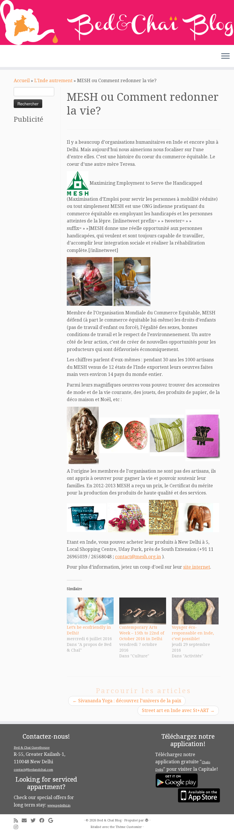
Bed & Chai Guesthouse (32, 748)
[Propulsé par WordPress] (147, 819)
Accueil (22, 80)
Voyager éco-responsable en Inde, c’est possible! (193, 633)
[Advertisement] (36, 213)
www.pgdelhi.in (58, 805)
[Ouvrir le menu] (225, 56)
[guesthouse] (77, 183)
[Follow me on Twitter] (35, 821)
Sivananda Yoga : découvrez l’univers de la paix (126, 700)
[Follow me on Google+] (52, 821)
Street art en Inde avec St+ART (178, 710)
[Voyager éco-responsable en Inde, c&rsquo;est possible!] (195, 611)
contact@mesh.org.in (138, 556)
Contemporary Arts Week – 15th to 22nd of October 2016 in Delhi (141, 633)
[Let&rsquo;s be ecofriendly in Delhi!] (90, 611)
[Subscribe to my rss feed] (18, 821)
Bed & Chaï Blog (109, 820)
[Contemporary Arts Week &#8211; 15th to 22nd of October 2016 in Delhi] (142, 611)
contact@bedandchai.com (33, 770)
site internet (196, 567)
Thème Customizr (129, 827)
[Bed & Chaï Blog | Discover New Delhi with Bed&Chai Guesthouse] (117, 22)
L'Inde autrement (53, 80)
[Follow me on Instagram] (18, 827)
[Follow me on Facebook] (43, 821)
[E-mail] (26, 821)
